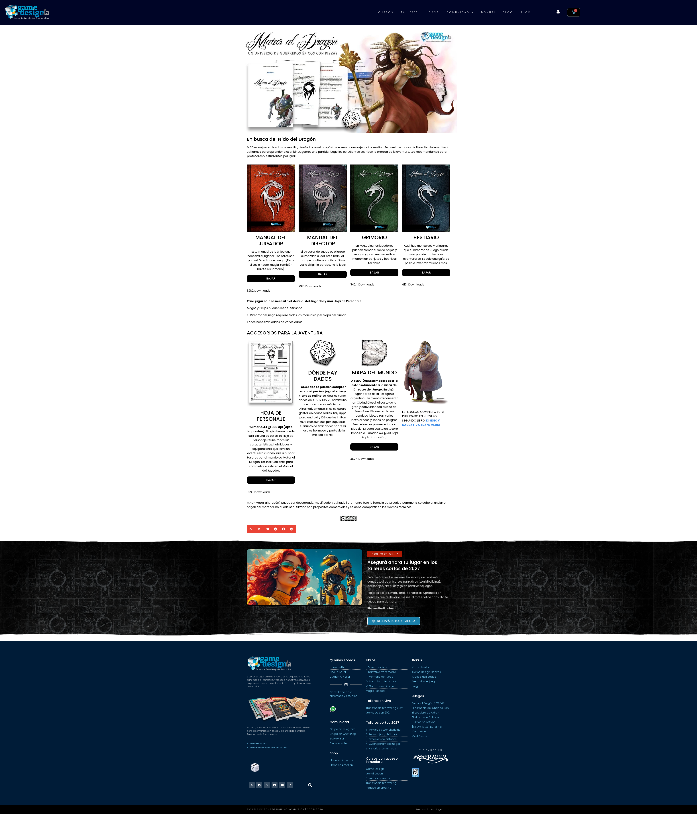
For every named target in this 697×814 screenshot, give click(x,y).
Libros (432, 12)
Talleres (409, 12)
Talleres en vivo (378, 700)
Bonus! (488, 12)
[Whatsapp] (267, 785)
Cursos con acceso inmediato (382, 760)
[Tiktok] (290, 785)
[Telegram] (259, 785)
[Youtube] (282, 785)
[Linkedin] (275, 785)
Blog (508, 12)
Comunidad (458, 12)
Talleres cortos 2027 (382, 722)
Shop (526, 12)
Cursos (386, 12)
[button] (251, 529)
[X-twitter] (252, 785)
